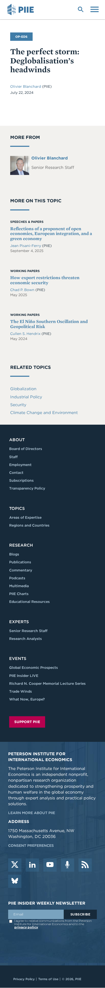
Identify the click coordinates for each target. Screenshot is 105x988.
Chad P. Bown (22, 290)
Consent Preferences (31, 845)
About (17, 439)
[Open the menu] (94, 9)
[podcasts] (67, 865)
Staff (13, 457)
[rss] (85, 865)
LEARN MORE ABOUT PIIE (31, 813)
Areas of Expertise (25, 517)
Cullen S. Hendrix (26, 334)
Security (18, 404)
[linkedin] (32, 865)
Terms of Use (48, 979)
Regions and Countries (29, 525)
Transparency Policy (27, 488)
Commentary (20, 570)
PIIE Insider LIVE (23, 676)
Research (21, 545)
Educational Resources (29, 602)
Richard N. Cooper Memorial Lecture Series (47, 683)
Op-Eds (21, 37)
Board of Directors (25, 449)
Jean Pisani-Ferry (25, 246)
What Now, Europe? (27, 699)
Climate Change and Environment (44, 412)
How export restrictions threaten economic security (45, 280)
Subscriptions (21, 480)
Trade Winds (20, 691)
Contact (16, 473)
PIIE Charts (19, 594)
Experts (19, 621)
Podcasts (17, 578)
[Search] (80, 9)
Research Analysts (25, 639)
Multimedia (19, 586)
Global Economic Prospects (33, 668)
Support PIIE (27, 722)
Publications (20, 562)
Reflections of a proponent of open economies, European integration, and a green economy (51, 233)
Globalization (23, 388)
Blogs (14, 554)
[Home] (21, 9)
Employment (20, 465)
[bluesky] (14, 881)
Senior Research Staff (28, 631)
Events (17, 658)
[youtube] (50, 865)
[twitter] (14, 865)
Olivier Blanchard (26, 86)
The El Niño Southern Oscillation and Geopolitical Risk (49, 324)
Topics (17, 508)
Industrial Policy (26, 396)
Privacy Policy (24, 979)
